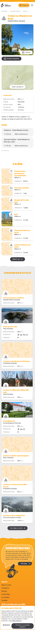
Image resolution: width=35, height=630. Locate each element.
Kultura (25, 11)
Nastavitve (6, 625)
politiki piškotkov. (17, 621)
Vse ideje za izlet (16, 528)
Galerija (27, 52)
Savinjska (4, 11)
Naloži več (16, 259)
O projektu (5, 597)
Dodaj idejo (6, 594)
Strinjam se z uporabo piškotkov (22, 626)
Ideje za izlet (6, 585)
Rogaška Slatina (15, 11)
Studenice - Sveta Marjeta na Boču (16, 130)
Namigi (4, 591)
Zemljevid (5, 588)
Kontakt (4, 600)
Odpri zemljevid (17, 87)
